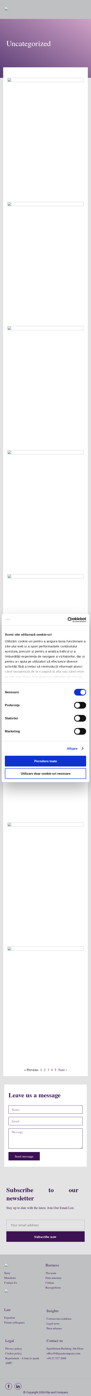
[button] (81, 9)
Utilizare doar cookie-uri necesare (45, 773)
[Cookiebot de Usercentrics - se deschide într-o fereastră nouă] (67, 620)
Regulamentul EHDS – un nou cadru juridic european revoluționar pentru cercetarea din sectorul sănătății (45, 179)
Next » (62, 1069)
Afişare (72, 748)
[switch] (80, 705)
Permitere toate (45, 761)
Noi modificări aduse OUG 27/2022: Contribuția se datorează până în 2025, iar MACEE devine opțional (44, 427)
